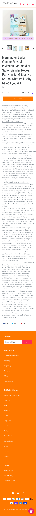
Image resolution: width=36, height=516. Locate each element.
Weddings (7, 361)
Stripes (6, 446)
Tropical (6, 451)
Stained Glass (8, 441)
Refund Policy (8, 476)
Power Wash (8, 436)
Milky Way (7, 421)
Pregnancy (7, 366)
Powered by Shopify (26, 509)
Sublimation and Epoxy (11, 356)
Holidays (7, 410)
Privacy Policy (8, 470)
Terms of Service (9, 481)
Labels (6, 415)
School (6, 376)
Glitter (6, 405)
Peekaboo (7, 431)
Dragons (7, 400)
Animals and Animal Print (12, 395)
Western (6, 456)
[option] (9, 48)
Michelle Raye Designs (15, 509)
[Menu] (33, 4)
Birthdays (7, 371)
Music (6, 426)
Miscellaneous (8, 381)
